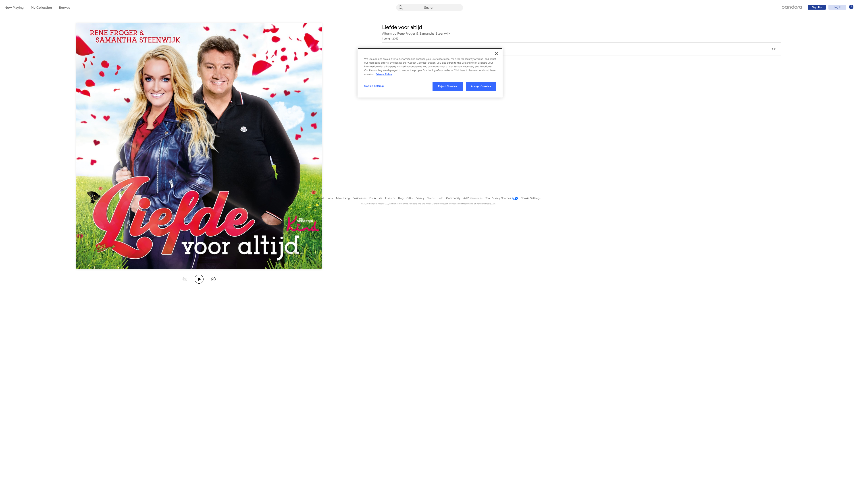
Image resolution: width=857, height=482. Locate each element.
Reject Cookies (447, 86)
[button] (581, 49)
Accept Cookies (481, 86)
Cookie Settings (374, 85)
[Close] (496, 53)
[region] (430, 73)
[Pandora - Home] (792, 7)
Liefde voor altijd (402, 27)
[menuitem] (830, 7)
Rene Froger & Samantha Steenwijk (423, 33)
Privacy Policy (384, 74)
